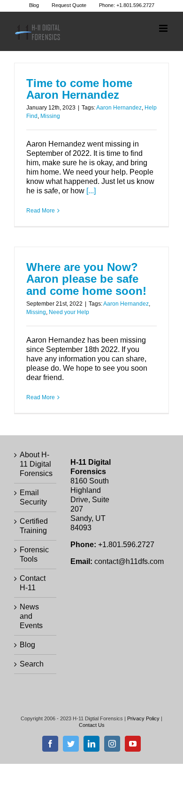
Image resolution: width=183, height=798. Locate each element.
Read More (40, 210)
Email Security (33, 497)
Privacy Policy (143, 718)
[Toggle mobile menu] (164, 28)
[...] (91, 191)
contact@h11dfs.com (129, 561)
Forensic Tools (34, 554)
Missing (50, 116)
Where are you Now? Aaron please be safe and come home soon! (86, 279)
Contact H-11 (33, 583)
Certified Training (34, 525)
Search (32, 664)
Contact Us (92, 725)
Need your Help (69, 312)
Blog (27, 645)
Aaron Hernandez (119, 107)
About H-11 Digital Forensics (36, 464)
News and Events (31, 616)
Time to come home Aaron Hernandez (79, 89)
